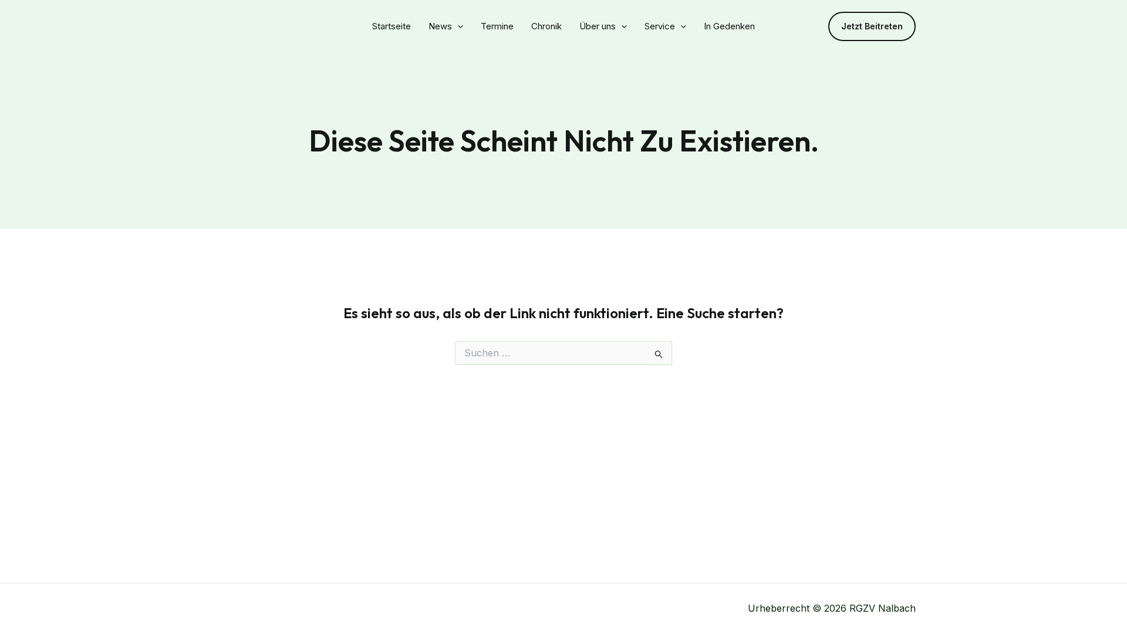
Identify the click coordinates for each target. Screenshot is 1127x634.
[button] (872, 26)
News (440, 26)
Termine (497, 26)
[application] (457, 26)
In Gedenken (729, 26)
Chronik (546, 26)
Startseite (391, 26)
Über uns (597, 26)
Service (660, 26)
